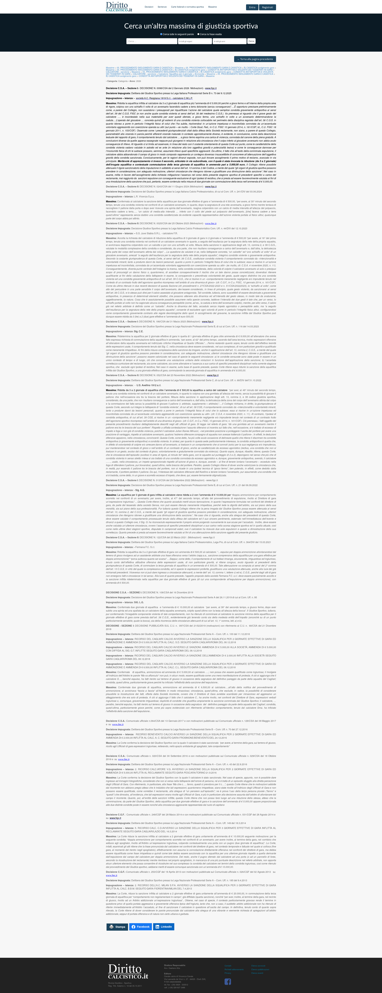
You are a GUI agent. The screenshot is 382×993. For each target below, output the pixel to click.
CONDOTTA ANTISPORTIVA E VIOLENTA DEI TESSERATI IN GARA (240, 69)
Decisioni (149, 6)
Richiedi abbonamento (234, 969)
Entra (252, 7)
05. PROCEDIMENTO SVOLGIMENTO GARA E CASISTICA (144, 67)
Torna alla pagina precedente (255, 59)
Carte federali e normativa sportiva (187, 6)
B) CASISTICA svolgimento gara (259, 67)
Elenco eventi (257, 973)
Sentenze (162, 6)
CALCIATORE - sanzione (117, 71)
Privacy (228, 973)
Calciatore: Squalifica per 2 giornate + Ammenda (181, 73)
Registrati (267, 7)
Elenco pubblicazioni (260, 969)
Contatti (228, 965)
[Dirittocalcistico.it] (123, 6)
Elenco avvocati (258, 965)
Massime (212, 6)
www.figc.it (210, 223)
